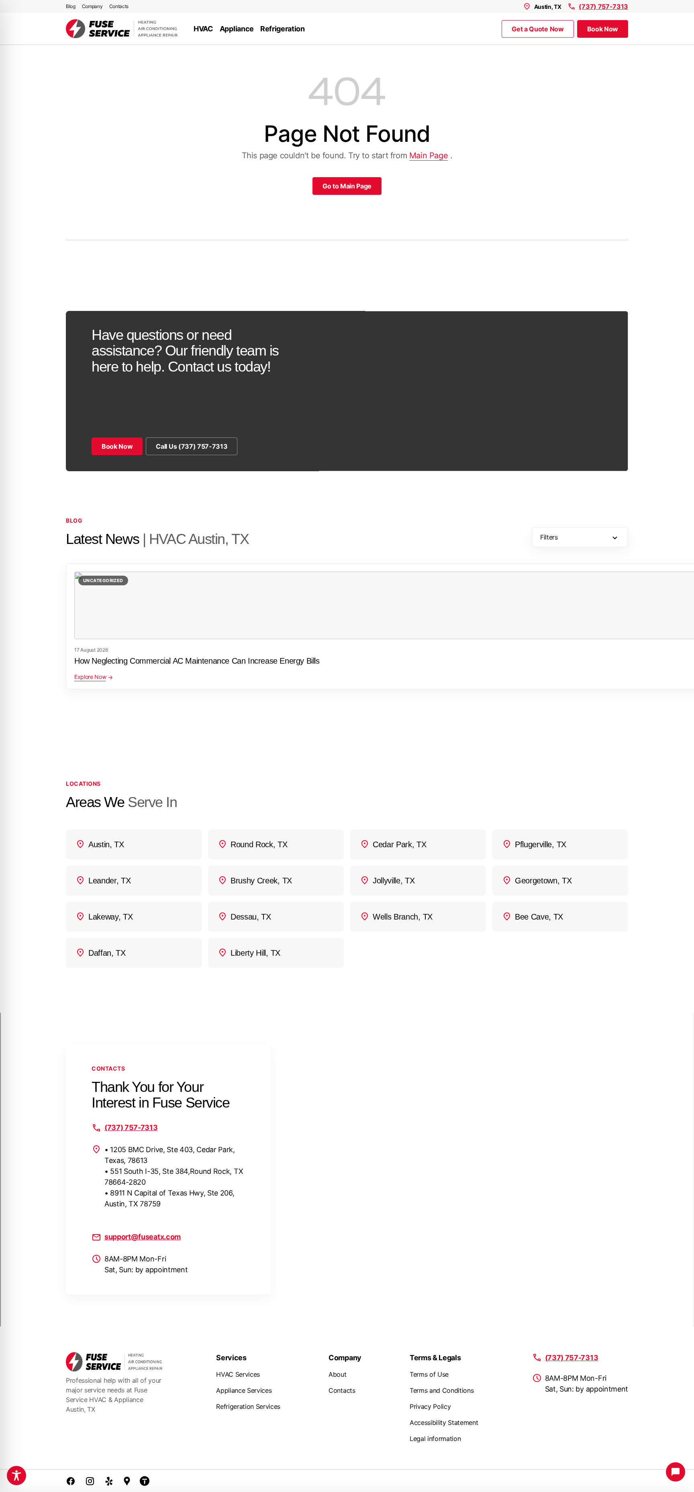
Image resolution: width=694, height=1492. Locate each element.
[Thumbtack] (144, 1481)
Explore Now (90, 676)
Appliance (237, 29)
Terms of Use (429, 1374)
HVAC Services (238, 1374)
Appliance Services (243, 1390)
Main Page (428, 155)
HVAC (203, 29)
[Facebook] (71, 1481)
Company (92, 6)
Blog (71, 6)
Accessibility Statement (444, 1422)
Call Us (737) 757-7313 (191, 446)
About (337, 1374)
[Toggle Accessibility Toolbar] (16, 1475)
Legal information (435, 1439)
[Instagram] (90, 1481)
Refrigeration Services (248, 1406)
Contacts (119, 6)
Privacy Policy (430, 1406)
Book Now (602, 29)
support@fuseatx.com (142, 1236)
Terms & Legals (435, 1357)
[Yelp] (109, 1481)
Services (231, 1357)
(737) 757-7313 (603, 6)
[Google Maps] (127, 1481)
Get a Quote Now (537, 29)
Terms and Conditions (442, 1390)
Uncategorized (103, 580)
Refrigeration (282, 29)
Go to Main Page (347, 186)
